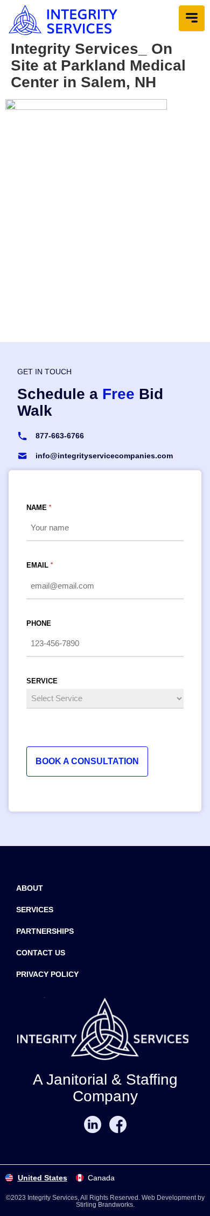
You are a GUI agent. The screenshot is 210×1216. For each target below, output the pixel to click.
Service (42, 681)
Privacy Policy (47, 974)
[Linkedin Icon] (92, 1124)
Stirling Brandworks (104, 1204)
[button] (191, 18)
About (29, 888)
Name (38, 508)
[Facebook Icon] (118, 1124)
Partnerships (45, 931)
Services (34, 909)
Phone (38, 623)
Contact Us (40, 952)
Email (39, 565)
